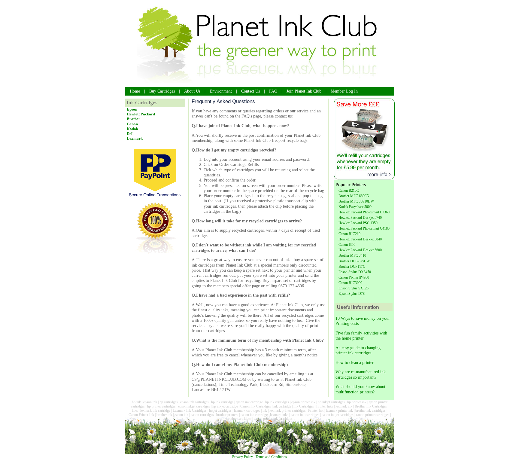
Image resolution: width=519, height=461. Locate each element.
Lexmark (135, 138)
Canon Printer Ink (141, 415)
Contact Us (250, 91)
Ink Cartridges (303, 406)
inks (135, 410)
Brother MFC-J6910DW (356, 201)
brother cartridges (238, 418)
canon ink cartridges (305, 415)
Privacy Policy (242, 457)
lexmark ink (343, 406)
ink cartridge (282, 406)
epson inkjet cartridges (194, 406)
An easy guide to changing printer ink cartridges (358, 350)
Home (135, 91)
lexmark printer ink (339, 410)
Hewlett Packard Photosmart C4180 (364, 228)
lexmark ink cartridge (155, 410)
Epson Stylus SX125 (353, 288)
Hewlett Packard (141, 114)
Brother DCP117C (351, 266)
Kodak (132, 129)
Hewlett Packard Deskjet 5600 (360, 250)
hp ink (136, 402)
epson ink (150, 402)
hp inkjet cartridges (331, 402)
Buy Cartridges (162, 91)
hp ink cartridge (222, 402)
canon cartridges (202, 415)
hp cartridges (168, 402)
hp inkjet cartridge (225, 406)
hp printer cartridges (161, 406)
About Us (192, 91)
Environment (221, 91)
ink (265, 410)
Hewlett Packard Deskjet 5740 (360, 217)
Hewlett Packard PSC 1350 (358, 223)
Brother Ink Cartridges (371, 406)
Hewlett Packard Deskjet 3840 (360, 239)
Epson (132, 109)
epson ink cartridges (194, 402)
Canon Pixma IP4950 (353, 277)
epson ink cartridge (249, 402)
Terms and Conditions (271, 457)
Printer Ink (315, 410)
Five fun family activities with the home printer (361, 335)
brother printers (227, 415)
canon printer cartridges (372, 415)
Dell (130, 133)
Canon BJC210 (349, 234)
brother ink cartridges (370, 410)
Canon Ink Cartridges (255, 406)
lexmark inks (279, 415)
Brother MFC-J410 (352, 255)
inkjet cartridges (220, 410)
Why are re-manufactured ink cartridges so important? (360, 374)
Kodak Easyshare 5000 (355, 207)
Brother (133, 119)
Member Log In (344, 91)
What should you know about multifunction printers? (360, 389)
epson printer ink (303, 402)
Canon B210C (348, 190)
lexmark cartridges (247, 410)
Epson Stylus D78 (351, 294)
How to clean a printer (354, 362)
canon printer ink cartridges (273, 418)
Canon (132, 124)
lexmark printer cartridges (287, 410)
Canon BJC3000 (350, 283)
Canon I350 (346, 245)
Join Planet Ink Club (304, 91)
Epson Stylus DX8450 (354, 272)
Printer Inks (324, 406)
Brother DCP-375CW (354, 261)
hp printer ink (356, 402)
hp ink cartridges (277, 402)
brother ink (164, 415)
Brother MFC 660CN (353, 196)
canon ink (181, 415)
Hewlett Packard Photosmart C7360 (364, 212)
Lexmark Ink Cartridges (190, 410)
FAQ (273, 91)
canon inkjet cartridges (338, 415)
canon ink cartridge (254, 415)
